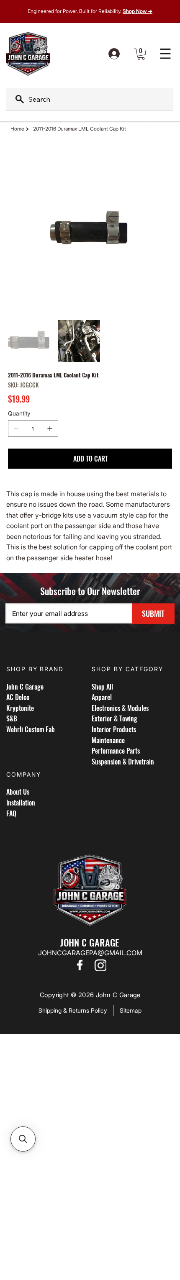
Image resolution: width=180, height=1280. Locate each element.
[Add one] (49, 428)
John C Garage (25, 687)
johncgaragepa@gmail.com (90, 953)
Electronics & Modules (120, 708)
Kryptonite (20, 708)
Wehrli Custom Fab (30, 729)
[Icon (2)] (100, 965)
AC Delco (17, 697)
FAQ (11, 813)
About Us (17, 792)
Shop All (102, 687)
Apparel (102, 697)
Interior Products (114, 729)
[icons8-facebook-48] (79, 965)
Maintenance (108, 740)
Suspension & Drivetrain (123, 762)
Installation (20, 803)
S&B (11, 718)
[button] (141, 54)
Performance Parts (116, 751)
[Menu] (165, 54)
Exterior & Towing (114, 718)
